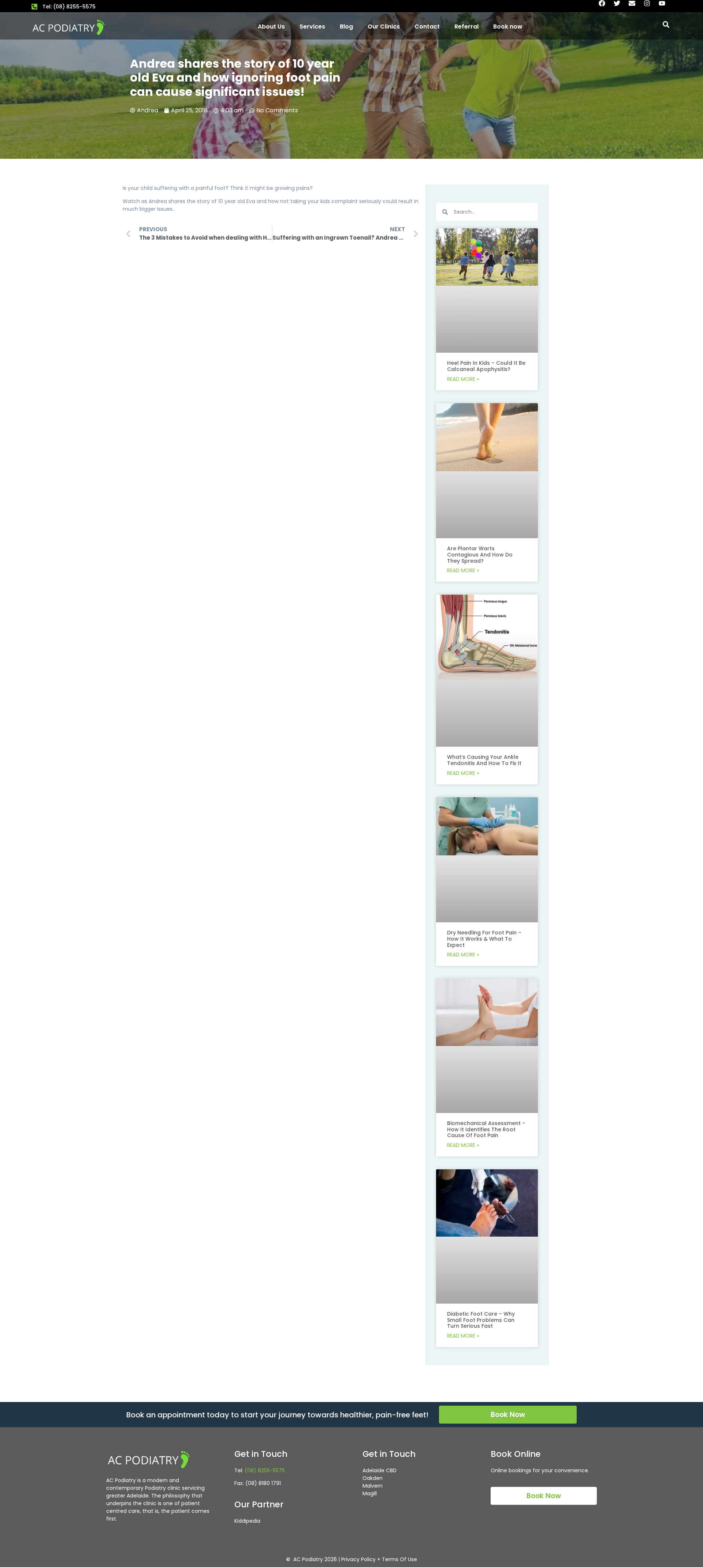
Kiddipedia (247, 1521)
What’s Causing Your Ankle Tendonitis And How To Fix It (484, 760)
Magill (369, 1493)
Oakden (372, 1478)
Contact (427, 26)
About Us (271, 26)
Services (312, 26)
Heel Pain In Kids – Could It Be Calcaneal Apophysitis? (486, 366)
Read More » (463, 379)
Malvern (372, 1485)
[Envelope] (635, 6)
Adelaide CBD (379, 1470)
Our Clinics (384, 26)
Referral (466, 26)
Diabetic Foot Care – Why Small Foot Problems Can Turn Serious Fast (481, 1320)
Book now (507, 26)
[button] (666, 24)
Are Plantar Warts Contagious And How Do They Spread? (480, 555)
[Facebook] (605, 6)
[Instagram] (650, 6)
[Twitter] (620, 6)
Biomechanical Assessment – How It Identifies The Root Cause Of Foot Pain (486, 1129)
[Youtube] (665, 6)
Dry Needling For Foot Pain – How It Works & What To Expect (484, 939)
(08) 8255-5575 (265, 1470)
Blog (346, 26)
